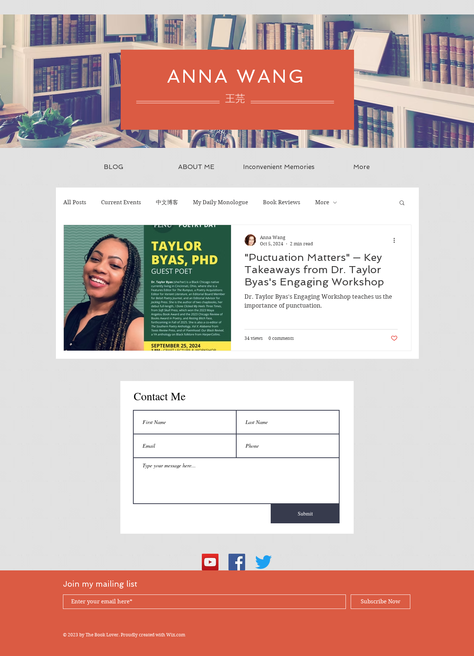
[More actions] (396, 240)
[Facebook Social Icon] (236, 562)
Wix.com (175, 634)
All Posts (74, 202)
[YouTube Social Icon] (210, 562)
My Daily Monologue (220, 202)
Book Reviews (281, 202)
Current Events (121, 202)
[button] (401, 203)
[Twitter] (263, 562)
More (322, 202)
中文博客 (167, 202)
